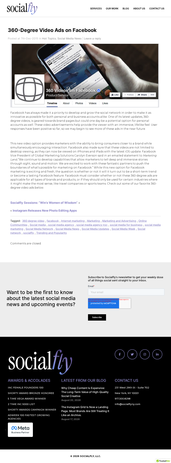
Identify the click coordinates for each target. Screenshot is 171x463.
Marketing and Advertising (119, 220)
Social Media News (69, 38)
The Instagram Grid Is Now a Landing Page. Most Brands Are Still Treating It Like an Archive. (85, 411)
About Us (139, 8)
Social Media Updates (95, 228)
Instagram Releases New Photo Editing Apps (45, 210)
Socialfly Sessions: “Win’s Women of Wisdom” (44, 202)
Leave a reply (92, 38)
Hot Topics (49, 38)
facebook (53, 220)
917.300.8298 (122, 398)
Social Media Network (39, 228)
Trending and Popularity (51, 233)
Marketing (93, 220)
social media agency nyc (92, 224)
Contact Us (156, 8)
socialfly (28, 233)
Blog (126, 8)
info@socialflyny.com (127, 404)
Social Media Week (123, 228)
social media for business (126, 224)
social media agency (61, 224)
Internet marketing (73, 220)
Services (96, 8)
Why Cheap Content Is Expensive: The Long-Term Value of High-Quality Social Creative (85, 392)
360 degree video (33, 220)
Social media (38, 224)
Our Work (112, 8)
